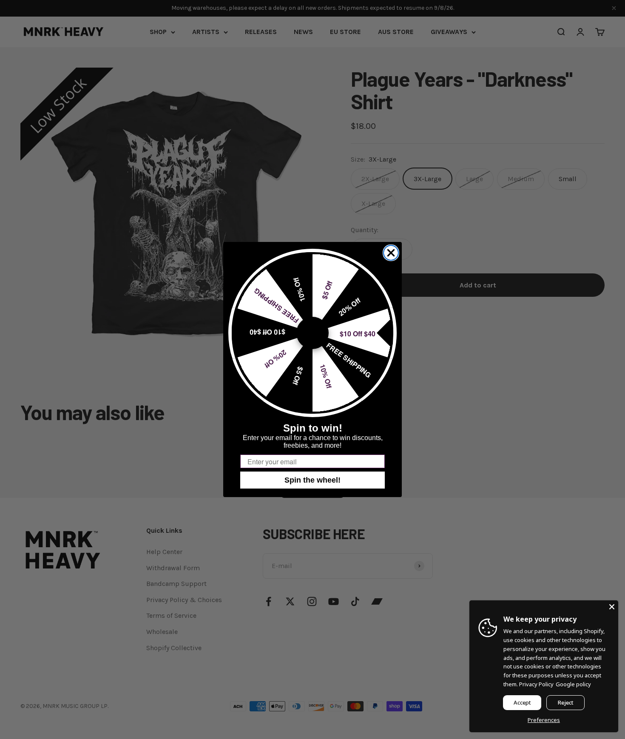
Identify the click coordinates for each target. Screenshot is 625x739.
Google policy (573, 684)
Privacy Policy (536, 684)
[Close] (612, 607)
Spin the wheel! (312, 480)
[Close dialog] (391, 252)
